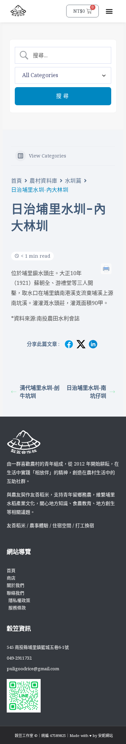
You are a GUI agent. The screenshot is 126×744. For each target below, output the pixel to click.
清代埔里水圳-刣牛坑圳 (39, 391)
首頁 (16, 180)
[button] (109, 11)
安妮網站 (105, 735)
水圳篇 (73, 180)
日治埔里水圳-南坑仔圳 (86, 391)
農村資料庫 (43, 180)
